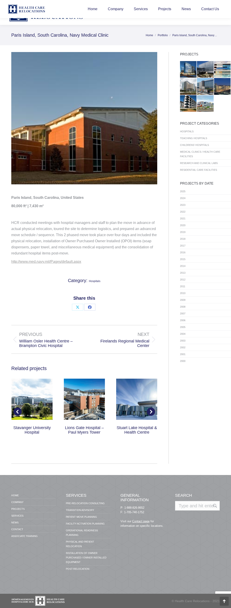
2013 (182, 272)
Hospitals (94, 281)
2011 (182, 286)
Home (15, 495)
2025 (182, 191)
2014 (182, 266)
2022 (182, 211)
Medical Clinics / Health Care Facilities (200, 154)
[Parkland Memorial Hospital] (205, 69)
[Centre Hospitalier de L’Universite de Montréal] (188, 69)
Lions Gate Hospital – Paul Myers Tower (84, 430)
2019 (182, 232)
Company (17, 502)
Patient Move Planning (81, 516)
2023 (182, 205)
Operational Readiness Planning (82, 532)
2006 (182, 320)
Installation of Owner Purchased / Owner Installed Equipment (86, 557)
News (14, 522)
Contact (17, 529)
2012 (182, 279)
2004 (182, 333)
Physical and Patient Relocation (80, 544)
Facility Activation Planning (85, 523)
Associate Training (24, 536)
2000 (182, 361)
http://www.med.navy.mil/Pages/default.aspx (46, 262)
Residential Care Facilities (198, 170)
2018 (182, 239)
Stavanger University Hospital (32, 430)
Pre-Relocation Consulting (85, 503)
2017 (182, 245)
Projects (18, 509)
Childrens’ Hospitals (194, 145)
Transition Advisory (80, 510)
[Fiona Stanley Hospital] (188, 103)
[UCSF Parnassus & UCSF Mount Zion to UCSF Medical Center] (222, 86)
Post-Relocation (77, 569)
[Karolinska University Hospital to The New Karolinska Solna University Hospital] (222, 69)
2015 (182, 259)
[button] (18, 412)
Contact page (141, 521)
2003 (182, 340)
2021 (182, 218)
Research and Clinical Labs (199, 163)
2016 (182, 252)
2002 (182, 347)
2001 (182, 354)
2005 (182, 327)
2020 (182, 225)
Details (32, 399)
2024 (182, 198)
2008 (182, 306)
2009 (182, 300)
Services (17, 515)
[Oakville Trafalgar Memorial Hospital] (188, 86)
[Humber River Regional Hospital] (205, 86)
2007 (182, 313)
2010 (182, 293)
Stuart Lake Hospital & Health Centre (137, 430)
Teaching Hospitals (193, 138)
